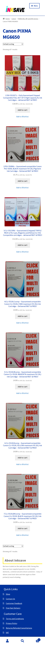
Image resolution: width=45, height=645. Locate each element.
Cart (34, 639)
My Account (7, 641)
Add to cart (22, 110)
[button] (22, 116)
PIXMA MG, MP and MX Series (28, 19)
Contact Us (10, 599)
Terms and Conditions (15, 618)
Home (8, 19)
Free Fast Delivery (13, 608)
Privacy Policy (11, 623)
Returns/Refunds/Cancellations (19, 628)
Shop (8, 594)
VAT (7, 632)
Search (22, 641)
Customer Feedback (14, 603)
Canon (14, 19)
